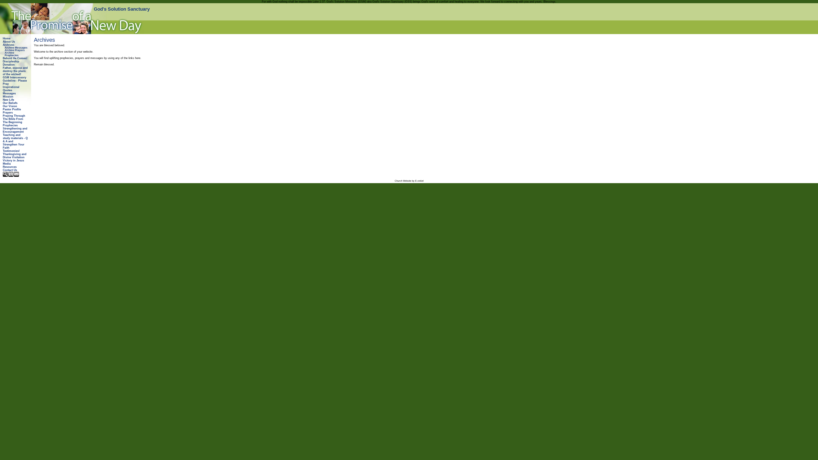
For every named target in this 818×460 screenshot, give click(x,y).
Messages (9, 93)
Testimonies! (11, 150)
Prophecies (10, 125)
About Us (9, 41)
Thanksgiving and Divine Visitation (14, 155)
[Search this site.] (5, 175)
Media (7, 163)
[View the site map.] (11, 175)
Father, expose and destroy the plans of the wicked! (15, 71)
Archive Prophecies (12, 54)
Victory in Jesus (13, 160)
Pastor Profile (12, 109)
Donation (9, 64)
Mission (8, 96)
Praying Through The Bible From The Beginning (14, 119)
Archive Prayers (15, 50)
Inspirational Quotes (11, 88)
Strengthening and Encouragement (15, 130)
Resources (10, 166)
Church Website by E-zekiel (409, 181)
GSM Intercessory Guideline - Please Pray (15, 80)
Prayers (8, 112)
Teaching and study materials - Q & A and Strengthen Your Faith (15, 141)
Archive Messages (16, 47)
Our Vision (10, 106)
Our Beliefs (10, 103)
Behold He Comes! (15, 58)
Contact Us (10, 170)
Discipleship (11, 61)
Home (6, 38)
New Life (8, 99)
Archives (8, 44)
